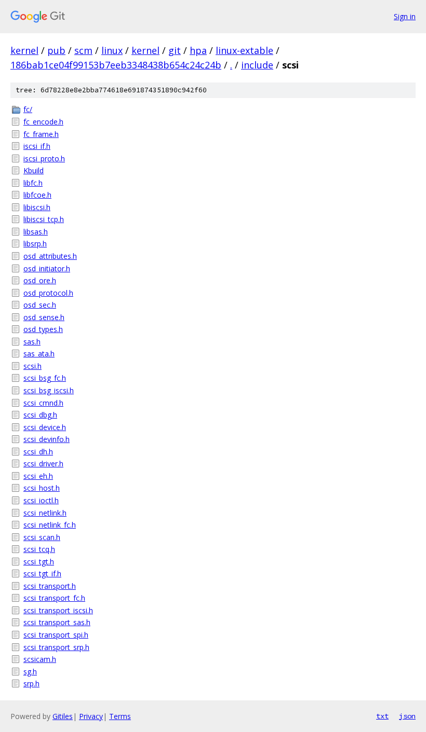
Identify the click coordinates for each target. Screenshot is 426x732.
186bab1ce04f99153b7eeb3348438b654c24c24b (115, 65)
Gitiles (62, 716)
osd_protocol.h (48, 293)
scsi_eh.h (38, 476)
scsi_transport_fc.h (54, 598)
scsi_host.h (41, 488)
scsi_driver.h (43, 463)
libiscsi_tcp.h (43, 219)
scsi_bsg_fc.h (44, 378)
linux (112, 50)
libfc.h (33, 183)
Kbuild (33, 170)
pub (56, 50)
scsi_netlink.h (44, 513)
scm (83, 50)
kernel (24, 50)
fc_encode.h (43, 122)
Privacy (91, 716)
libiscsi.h (36, 207)
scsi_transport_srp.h (56, 647)
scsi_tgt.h (38, 562)
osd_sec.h (39, 305)
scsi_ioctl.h (41, 500)
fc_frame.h (41, 134)
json (407, 716)
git (174, 50)
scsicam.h (39, 659)
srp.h (31, 683)
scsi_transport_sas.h (56, 622)
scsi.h (32, 366)
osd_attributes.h (50, 256)
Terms (120, 716)
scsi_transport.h (49, 586)
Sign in (405, 16)
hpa (198, 50)
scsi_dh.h (38, 452)
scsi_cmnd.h (43, 403)
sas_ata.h (39, 353)
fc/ (27, 109)
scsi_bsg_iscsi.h (48, 390)
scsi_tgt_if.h (42, 573)
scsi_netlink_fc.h (49, 525)
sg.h (30, 671)
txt (382, 716)
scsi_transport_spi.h (55, 635)
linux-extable (244, 50)
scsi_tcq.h (39, 549)
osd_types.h (43, 329)
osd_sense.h (43, 317)
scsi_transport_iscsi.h (58, 610)
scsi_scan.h (41, 537)
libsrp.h (35, 243)
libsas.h (35, 232)
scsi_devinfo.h (46, 439)
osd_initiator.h (46, 268)
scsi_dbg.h (40, 415)
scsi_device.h (44, 427)
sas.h (32, 342)
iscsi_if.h (36, 146)
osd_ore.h (39, 280)
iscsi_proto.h (44, 158)
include (257, 65)
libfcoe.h (37, 195)
